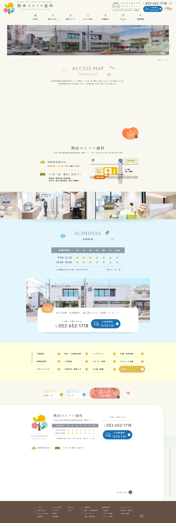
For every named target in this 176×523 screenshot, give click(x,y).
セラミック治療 (107, 516)
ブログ (73, 393)
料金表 (55, 513)
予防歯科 (87, 507)
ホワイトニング (125, 507)
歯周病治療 (106, 507)
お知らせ (50, 393)
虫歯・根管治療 (89, 516)
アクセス (56, 510)
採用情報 (56, 516)
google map (122, 492)
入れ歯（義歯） (125, 513)
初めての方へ (42, 510)
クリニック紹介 (43, 513)
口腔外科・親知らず (127, 510)
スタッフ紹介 (57, 507)
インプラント (88, 513)
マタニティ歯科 (107, 513)
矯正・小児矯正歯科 (91, 510)
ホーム (40, 507)
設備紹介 (40, 516)
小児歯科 (105, 510)
